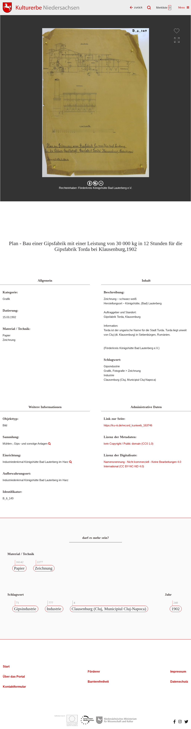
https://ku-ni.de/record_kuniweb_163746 (128, 425)
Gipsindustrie (25, 608)
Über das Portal (14, 676)
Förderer (94, 671)
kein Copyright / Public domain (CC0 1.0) (128, 443)
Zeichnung (43, 568)
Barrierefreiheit (98, 681)
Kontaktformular (14, 686)
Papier (19, 568)
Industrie (54, 608)
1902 (175, 608)
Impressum (178, 671)
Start (6, 666)
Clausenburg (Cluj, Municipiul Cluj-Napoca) (109, 608)
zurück (138, 7)
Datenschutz (179, 681)
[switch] (176, 31)
